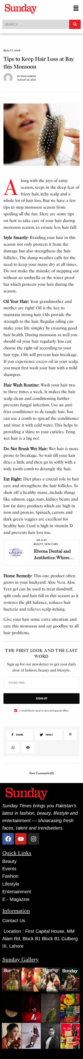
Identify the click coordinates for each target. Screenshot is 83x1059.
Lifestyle (10, 884)
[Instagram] (33, 839)
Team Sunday (28, 76)
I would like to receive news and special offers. (44, 710)
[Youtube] (21, 839)
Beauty (8, 50)
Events (9, 868)
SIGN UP (41, 698)
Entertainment (16, 891)
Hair (17, 50)
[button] (76, 9)
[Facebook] (8, 839)
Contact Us (13, 920)
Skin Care (51, 544)
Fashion (10, 876)
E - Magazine (16, 899)
